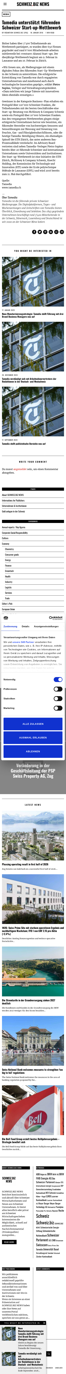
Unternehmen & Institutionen (14, 505)
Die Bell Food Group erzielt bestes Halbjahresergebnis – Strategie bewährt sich (30, 1140)
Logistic (8, 587)
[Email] (62, 232)
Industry (8, 581)
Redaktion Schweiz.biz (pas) (16, 32)
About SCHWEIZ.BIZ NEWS (13, 495)
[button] (48, 1353)
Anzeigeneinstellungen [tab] (46, 626)
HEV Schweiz (51, 1192)
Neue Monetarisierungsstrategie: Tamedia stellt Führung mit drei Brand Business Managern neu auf (32, 315)
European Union (8, 609)
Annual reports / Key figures (13, 527)
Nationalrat (51, 1207)
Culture (5, 538)
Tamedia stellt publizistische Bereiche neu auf (24, 443)
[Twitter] (40, 232)
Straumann (59, 1240)
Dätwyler (57, 1182)
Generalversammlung (44, 1189)
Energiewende (56, 1186)
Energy (8, 560)
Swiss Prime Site (53, 1245)
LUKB (48, 1196)
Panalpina (59, 1206)
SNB (54, 1240)
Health (7, 576)
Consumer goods (12, 554)
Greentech (9, 570)
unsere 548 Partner (23, 642)
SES (50, 1240)
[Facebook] (34, 232)
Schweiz (42, 1215)
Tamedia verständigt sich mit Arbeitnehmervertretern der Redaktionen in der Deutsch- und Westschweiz (29, 380)
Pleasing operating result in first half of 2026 (25, 864)
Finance (8, 565)
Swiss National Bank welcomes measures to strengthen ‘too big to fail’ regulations (32, 1071)
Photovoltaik (39, 1211)
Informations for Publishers (13, 500)
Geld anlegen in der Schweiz (13, 511)
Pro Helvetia (48, 1211)
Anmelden (58, 1368)
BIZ (46, 1174)
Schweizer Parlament (47, 1237)
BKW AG (55, 1174)
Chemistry (9, 549)
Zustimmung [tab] (10, 626)
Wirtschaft (57, 1253)
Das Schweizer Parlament (45, 1180)
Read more (9, 1242)
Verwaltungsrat (41, 1252)
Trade (7, 598)
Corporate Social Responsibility (15, 532)
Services (8, 592)
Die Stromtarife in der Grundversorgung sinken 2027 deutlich (28, 1001)
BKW (49, 1174)
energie (48, 1185)
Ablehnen (33, 751)
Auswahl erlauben (33, 737)
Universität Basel (51, 1249)
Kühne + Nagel (41, 1196)
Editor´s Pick (7, 603)
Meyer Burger (43, 1203)
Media (6, 14)
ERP (62, 1185)
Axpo (42, 1174)
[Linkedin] (51, 232)
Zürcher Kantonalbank (44, 1256)
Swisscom (42, 1244)
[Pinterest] (45, 232)
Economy (5, 543)
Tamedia (39, 1249)
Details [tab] (25, 626)
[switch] (58, 689)
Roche (61, 1210)
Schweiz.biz (45, 1222)
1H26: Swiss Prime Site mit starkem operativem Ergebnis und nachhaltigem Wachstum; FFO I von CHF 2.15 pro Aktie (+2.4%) (33, 931)
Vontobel (50, 1253)
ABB (38, 1174)
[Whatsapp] (56, 232)
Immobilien (60, 1192)
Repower (55, 1210)
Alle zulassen (33, 724)
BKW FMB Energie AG (50, 1176)
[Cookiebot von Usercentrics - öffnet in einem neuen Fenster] (49, 618)
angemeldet (20, 469)
